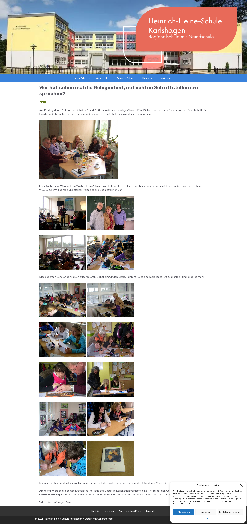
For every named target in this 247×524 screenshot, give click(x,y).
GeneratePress (105, 518)
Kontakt (95, 511)
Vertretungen (167, 78)
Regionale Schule (125, 78)
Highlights (147, 78)
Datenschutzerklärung (203, 519)
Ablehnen (205, 512)
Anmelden (151, 511)
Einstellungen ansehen (230, 512)
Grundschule (102, 78)
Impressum (218, 519)
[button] (241, 485)
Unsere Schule (80, 78)
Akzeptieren (184, 512)
